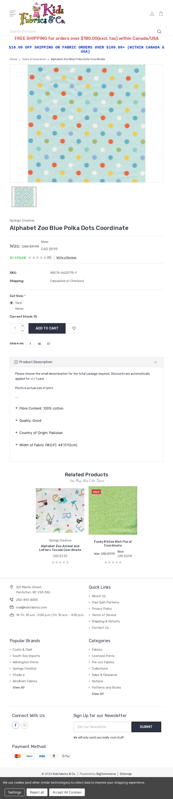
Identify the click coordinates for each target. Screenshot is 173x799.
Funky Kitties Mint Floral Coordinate (113, 543)
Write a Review (66, 257)
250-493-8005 (27, 600)
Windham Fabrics (25, 681)
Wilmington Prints (26, 662)
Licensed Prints (103, 656)
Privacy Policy (102, 609)
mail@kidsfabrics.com (31, 607)
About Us (99, 596)
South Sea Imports (26, 656)
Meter (19, 309)
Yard (18, 303)
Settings (14, 792)
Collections (100, 668)
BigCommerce (106, 774)
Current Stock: (23, 316)
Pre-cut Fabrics (103, 662)
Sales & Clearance (104, 675)
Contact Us (100, 628)
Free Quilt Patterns (105, 602)
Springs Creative (24, 668)
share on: (17, 343)
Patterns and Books (106, 687)
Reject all (37, 792)
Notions (97, 681)
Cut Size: (18, 296)
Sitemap (126, 774)
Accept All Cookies (67, 792)
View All (18, 687)
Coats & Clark (22, 649)
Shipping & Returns (106, 621)
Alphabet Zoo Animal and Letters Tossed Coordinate (60, 548)
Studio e (19, 675)
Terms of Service (104, 615)
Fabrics (97, 649)
